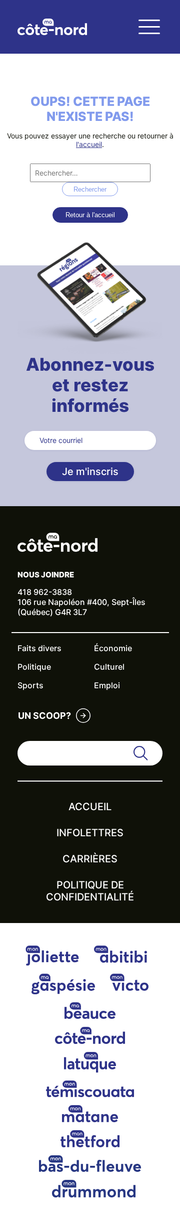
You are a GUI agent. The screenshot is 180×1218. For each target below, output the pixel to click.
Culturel (109, 667)
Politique (34, 667)
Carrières (90, 859)
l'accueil (89, 144)
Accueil (90, 807)
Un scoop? (44, 715)
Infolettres (90, 833)
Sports (31, 685)
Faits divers (40, 648)
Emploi (107, 685)
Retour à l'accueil (90, 215)
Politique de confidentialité (90, 891)
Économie (113, 648)
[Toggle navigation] (149, 27)
